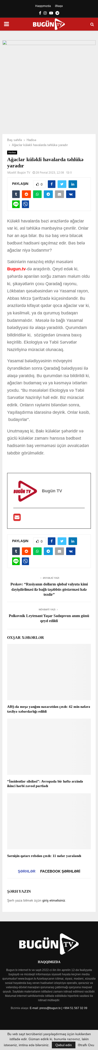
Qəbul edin (63, 1045)
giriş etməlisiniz (53, 900)
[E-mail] (17, 518)
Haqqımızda (43, 6)
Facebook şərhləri (60, 871)
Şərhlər (26, 871)
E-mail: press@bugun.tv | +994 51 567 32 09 (58, 1008)
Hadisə (12, 152)
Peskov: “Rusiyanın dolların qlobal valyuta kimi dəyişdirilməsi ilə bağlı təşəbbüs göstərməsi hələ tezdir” (49, 589)
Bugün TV (23, 172)
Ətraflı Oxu (86, 1045)
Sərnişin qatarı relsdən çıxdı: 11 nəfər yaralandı (44, 856)
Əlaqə (59, 6)
